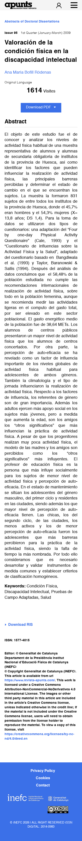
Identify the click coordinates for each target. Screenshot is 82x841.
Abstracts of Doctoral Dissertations (32, 21)
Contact (43, 785)
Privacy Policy (43, 771)
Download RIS (20, 625)
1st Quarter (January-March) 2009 (38, 33)
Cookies (43, 778)
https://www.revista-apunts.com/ (30, 680)
